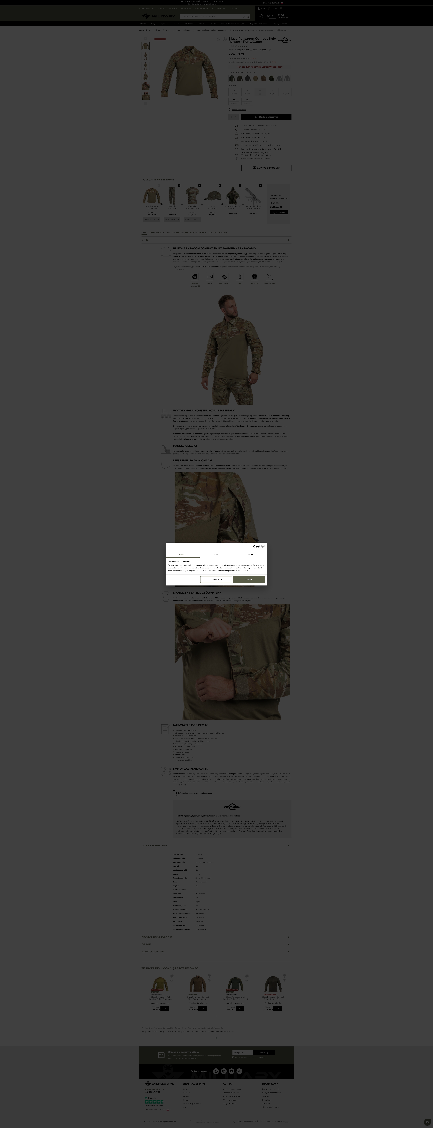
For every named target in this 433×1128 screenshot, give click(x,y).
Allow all (248, 579)
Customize (215, 579)
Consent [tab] (182, 554)
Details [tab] (216, 554)
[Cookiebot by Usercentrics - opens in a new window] (255, 546)
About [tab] (250, 554)
